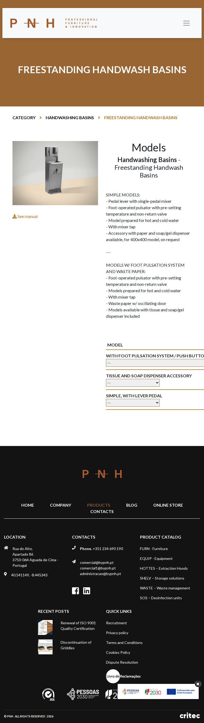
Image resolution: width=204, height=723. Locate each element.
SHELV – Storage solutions (162, 578)
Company (60, 504)
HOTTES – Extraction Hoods (164, 568)
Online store (168, 504)
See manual (27, 216)
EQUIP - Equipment (156, 558)
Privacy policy (117, 632)
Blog (131, 504)
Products (98, 504)
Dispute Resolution (122, 662)
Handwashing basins (70, 117)
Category (24, 117)
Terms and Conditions (124, 642)
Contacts (102, 511)
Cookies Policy (118, 652)
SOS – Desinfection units (161, 598)
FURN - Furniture (154, 548)
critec (190, 715)
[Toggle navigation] (186, 23)
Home (27, 504)
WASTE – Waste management (165, 588)
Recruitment (116, 623)
